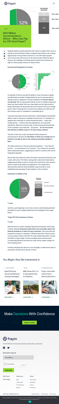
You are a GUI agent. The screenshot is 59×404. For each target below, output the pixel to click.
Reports (18, 387)
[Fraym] (10, 3)
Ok (30, 401)
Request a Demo (36, 394)
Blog (17, 379)
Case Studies (19, 382)
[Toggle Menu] (54, 3)
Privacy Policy (44, 394)
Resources (19, 376)
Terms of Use (53, 394)
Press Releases (20, 385)
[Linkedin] (4, 56)
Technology (6, 379)
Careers (32, 385)
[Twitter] (4, 58)
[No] (57, 400)
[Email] (4, 53)
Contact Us (32, 387)
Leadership (32, 382)
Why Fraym (6, 376)
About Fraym (33, 379)
